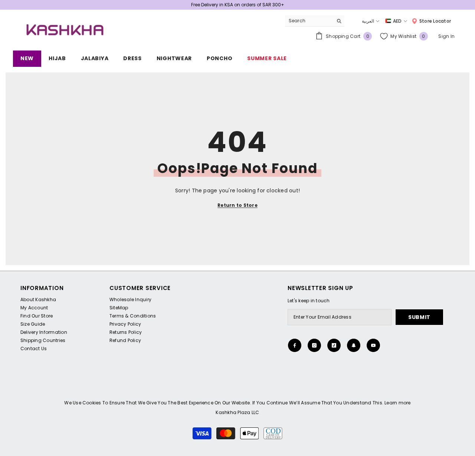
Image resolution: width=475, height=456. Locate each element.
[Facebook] (295, 345)
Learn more (397, 403)
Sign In (446, 36)
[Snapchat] (354, 345)
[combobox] (309, 20)
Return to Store (237, 205)
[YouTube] (373, 345)
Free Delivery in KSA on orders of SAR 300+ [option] (237, 4)
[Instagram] (314, 345)
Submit (419, 317)
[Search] (314, 21)
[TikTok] (334, 345)
